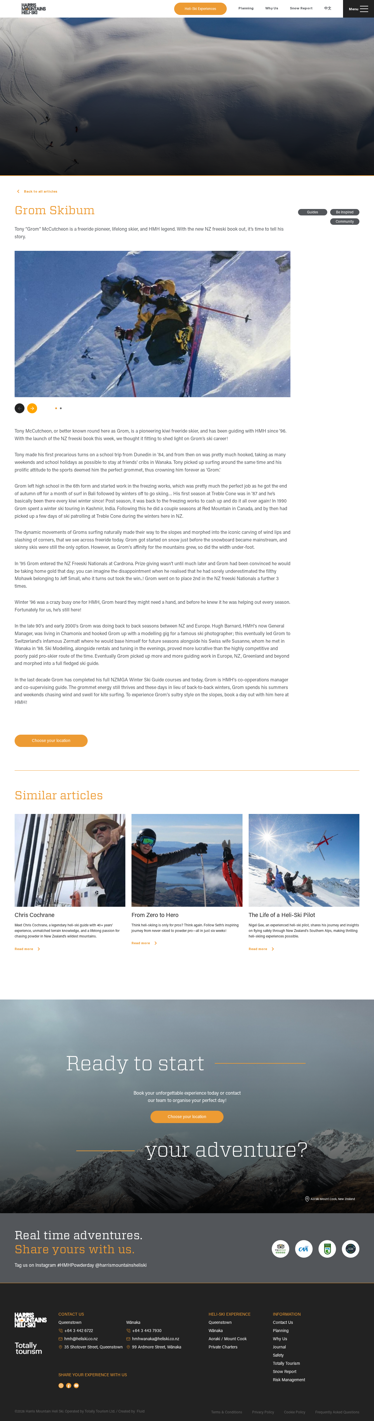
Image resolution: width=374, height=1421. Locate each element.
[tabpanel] (152, 324)
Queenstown (220, 1323)
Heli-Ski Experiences (200, 9)
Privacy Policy (263, 1412)
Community (345, 222)
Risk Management (289, 1380)
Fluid (140, 1411)
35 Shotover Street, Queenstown (93, 1347)
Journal (279, 1347)
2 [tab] (61, 408)
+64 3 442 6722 (78, 1331)
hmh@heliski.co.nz (81, 1339)
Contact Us (283, 1323)
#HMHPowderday (75, 1265)
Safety (278, 1356)
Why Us (280, 1339)
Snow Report (284, 1372)
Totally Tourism (286, 1364)
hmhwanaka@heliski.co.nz (155, 1339)
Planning (281, 1331)
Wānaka (216, 1331)
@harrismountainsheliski (121, 1265)
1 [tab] (56, 408)
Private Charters (223, 1347)
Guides (312, 212)
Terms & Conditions (226, 1412)
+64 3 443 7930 (147, 1331)
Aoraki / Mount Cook (228, 1339)
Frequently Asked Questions (337, 1412)
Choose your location (51, 741)
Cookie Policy (294, 1412)
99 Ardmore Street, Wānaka (156, 1347)
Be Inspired (345, 212)
